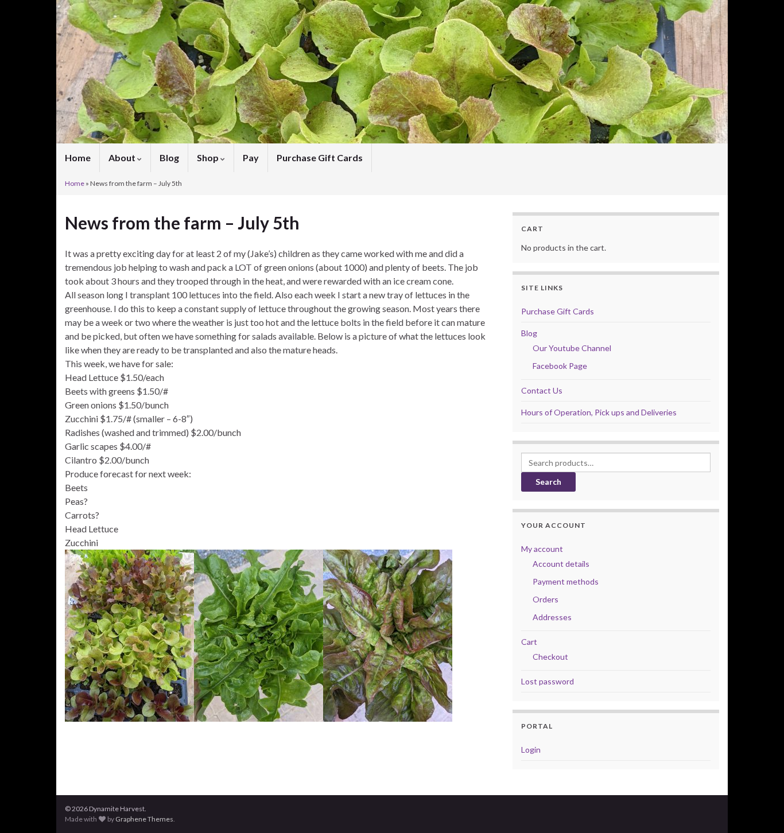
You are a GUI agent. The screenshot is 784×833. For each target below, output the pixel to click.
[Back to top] (758, 807)
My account (542, 549)
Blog (169, 157)
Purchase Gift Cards (320, 157)
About (122, 157)
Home (78, 157)
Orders (545, 599)
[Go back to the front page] (392, 71)
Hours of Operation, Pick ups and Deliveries (599, 412)
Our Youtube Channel (572, 348)
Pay (251, 157)
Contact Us (541, 390)
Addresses (552, 617)
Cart (529, 642)
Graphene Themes (144, 819)
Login (531, 749)
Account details (561, 564)
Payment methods (566, 581)
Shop (208, 157)
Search (548, 481)
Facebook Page (560, 366)
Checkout (550, 656)
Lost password (547, 681)
